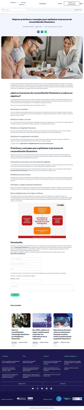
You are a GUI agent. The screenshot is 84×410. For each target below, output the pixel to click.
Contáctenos (63, 383)
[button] (38, 32)
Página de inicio (78, 9)
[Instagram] (37, 388)
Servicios (23, 2)
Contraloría (14, 343)
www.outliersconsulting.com (17, 253)
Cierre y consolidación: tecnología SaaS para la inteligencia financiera (20, 334)
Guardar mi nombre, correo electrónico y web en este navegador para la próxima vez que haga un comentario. (39, 273)
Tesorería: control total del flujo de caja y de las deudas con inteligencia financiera (52, 362)
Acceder (60, 3)
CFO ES (55, 343)
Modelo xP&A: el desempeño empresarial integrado (29, 362)
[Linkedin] (46, 388)
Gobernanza (35, 343)
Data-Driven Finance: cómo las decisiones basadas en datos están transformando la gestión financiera (62, 334)
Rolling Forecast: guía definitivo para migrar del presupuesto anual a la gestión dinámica (31, 369)
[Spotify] (51, 388)
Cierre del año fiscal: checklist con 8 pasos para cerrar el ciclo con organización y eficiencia (10, 376)
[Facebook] (42, 388)
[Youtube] (32, 388)
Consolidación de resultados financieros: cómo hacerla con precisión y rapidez (9, 369)
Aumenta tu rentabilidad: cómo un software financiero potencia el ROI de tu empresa (52, 369)
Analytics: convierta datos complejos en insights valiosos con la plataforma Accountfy (72, 362)
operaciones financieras (21, 247)
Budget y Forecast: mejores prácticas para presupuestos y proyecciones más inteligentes (31, 376)
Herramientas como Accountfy (18, 170)
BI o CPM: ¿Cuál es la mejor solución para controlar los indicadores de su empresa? (40, 334)
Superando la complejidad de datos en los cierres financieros (37, 143)
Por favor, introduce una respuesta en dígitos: (22, 276)
